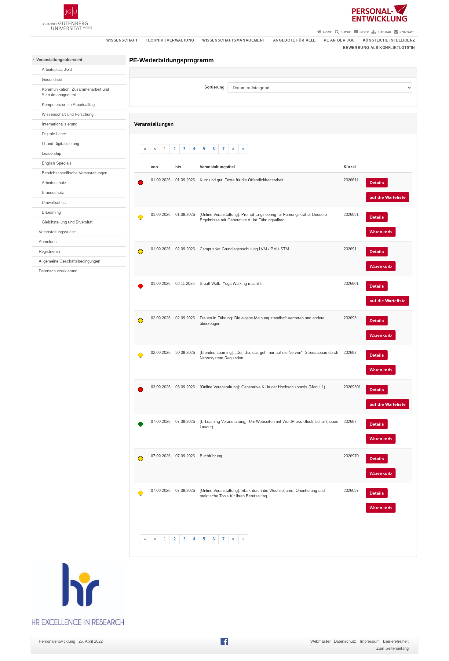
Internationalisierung (59, 124)
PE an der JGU (339, 40)
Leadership (51, 153)
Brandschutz (53, 192)
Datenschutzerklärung (58, 271)
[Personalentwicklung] (224, 13)
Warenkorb (381, 231)
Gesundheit (52, 79)
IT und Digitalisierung (60, 143)
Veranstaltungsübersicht (59, 59)
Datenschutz (345, 641)
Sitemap (384, 32)
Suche (346, 32)
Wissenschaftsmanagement (233, 40)
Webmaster (320, 641)
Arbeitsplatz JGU (57, 69)
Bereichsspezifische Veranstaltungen (74, 173)
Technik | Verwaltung (170, 40)
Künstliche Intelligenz (389, 40)
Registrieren (49, 251)
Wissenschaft (122, 40)
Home (327, 32)
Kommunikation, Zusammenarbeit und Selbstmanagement (75, 92)
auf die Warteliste (388, 197)
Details (377, 182)
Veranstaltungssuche (57, 232)
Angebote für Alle (294, 40)
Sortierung (214, 87)
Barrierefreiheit (396, 641)
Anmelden (48, 241)
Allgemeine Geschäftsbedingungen (69, 261)
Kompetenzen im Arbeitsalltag (68, 104)
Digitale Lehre (54, 134)
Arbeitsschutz (54, 182)
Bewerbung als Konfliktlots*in (379, 47)
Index (364, 32)
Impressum (370, 641)
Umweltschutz (54, 202)
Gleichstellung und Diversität (67, 222)
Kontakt (407, 32)
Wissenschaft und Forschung (67, 114)
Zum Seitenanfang (392, 648)
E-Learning (51, 212)
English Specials (56, 163)
